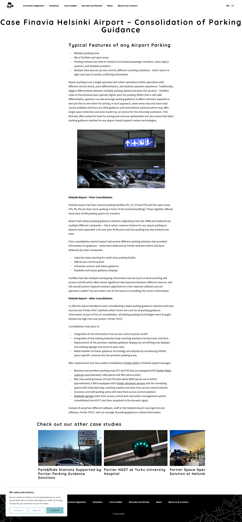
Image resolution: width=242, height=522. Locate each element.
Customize (18, 510)
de (232, 5)
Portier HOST (131, 363)
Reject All (37, 510)
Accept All (55, 510)
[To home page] (14, 5)
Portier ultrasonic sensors (130, 383)
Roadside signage (84, 396)
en (227, 5)
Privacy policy (119, 513)
